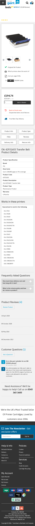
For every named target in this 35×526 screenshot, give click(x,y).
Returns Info (26, 142)
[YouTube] (21, 508)
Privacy (21, 452)
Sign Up (27, 436)
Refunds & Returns (6, 449)
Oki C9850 (7, 255)
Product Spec (26, 131)
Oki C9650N (7, 228)
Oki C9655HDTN (9, 243)
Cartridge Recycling (24, 468)
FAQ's (9, 137)
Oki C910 (6, 211)
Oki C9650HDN (8, 222)
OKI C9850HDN (9, 258)
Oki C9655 (7, 234)
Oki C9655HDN (8, 240)
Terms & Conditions (24, 455)
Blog (20, 463)
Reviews (26, 137)
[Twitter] (17, 508)
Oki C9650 (7, 217)
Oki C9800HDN (8, 252)
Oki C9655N (7, 246)
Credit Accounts (23, 466)
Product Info (9, 131)
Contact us (4, 455)
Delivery (3, 452)
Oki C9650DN (8, 220)
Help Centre (4, 458)
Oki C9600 (7, 214)
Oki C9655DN (8, 237)
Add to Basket (21, 102)
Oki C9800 (7, 249)
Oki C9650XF (8, 231)
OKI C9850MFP (8, 263)
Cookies (21, 449)
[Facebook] (13, 508)
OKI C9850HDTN (9, 261)
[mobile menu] (3, 2)
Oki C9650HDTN (9, 225)
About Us (4, 460)
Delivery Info (8, 142)
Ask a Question (8, 354)
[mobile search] (27, 3)
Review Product (8, 307)
